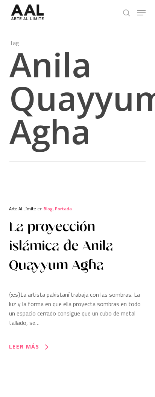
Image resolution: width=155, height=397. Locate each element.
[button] (141, 13)
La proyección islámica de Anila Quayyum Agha (61, 246)
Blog (48, 208)
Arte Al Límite (22, 208)
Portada (63, 208)
